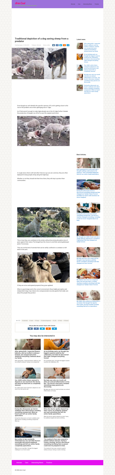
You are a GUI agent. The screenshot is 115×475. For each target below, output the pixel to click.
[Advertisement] (57, 22)
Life (55, 320)
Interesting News (87, 4)
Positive (97, 4)
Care (79, 4)
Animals (73, 4)
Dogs (37, 320)
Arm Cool (20, 3)
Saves (66, 320)
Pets (60, 320)
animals (25, 320)
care (32, 320)
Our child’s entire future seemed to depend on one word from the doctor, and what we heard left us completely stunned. (27, 382)
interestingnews (46, 320)
